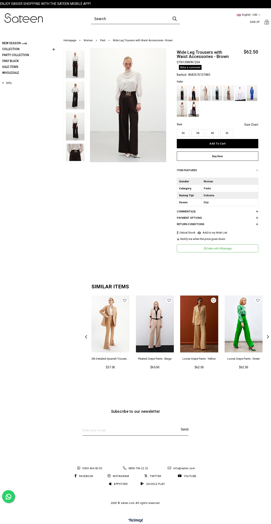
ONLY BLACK (10, 61)
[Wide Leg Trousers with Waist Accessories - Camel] (228, 93)
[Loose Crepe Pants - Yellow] (199, 324)
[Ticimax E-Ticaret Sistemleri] (135, 520)
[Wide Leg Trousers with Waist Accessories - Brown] (182, 93)
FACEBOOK (86, 476)
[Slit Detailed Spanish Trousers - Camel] (110, 324)
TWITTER (155, 476)
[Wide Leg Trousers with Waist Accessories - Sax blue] (252, 93)
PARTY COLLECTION (15, 55)
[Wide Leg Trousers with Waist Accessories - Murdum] (193, 109)
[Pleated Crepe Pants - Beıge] (155, 324)
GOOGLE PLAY (155, 483)
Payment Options (189, 217)
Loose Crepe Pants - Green (243, 358)
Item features (187, 170)
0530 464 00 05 (92, 468)
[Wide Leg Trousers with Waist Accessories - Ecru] (240, 93)
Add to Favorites (124, 300)
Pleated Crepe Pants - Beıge (154, 358)
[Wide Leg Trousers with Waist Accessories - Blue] (217, 93)
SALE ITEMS (10, 67)
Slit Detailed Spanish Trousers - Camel (110, 358)
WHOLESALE (10, 72)
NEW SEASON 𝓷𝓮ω (14, 43)
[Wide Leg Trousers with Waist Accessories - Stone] (205, 93)
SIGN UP (255, 22)
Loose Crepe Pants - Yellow (199, 358)
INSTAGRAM (121, 476)
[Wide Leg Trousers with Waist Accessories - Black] (193, 93)
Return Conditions (190, 224)
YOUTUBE (190, 476)
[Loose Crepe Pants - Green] (244, 324)
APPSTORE (121, 483)
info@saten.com (184, 468)
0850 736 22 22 (138, 468)
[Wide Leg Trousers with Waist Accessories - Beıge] (182, 109)
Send (184, 429)
